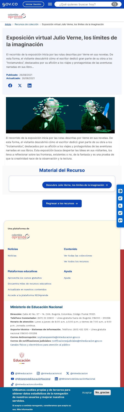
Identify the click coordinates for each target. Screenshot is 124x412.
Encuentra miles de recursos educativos (29, 283)
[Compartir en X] (20, 85)
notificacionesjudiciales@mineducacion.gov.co (77, 341)
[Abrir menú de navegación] (49, 4)
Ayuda (68, 271)
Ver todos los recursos (76, 261)
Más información (25, 409)
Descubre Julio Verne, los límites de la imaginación (77, 185)
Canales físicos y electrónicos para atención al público (40, 344)
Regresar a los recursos (62, 203)
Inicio (8, 24)
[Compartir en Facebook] (10, 85)
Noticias (13, 249)
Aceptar (87, 392)
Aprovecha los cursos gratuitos (25, 278)
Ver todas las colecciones (78, 255)
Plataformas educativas (22, 271)
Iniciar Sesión (33, 4)
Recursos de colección (26, 24)
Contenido (70, 249)
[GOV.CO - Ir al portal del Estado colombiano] (10, 4)
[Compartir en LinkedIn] (29, 85)
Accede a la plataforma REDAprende (28, 295)
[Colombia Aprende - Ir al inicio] (17, 16)
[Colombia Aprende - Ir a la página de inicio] (62, 236)
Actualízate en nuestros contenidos (27, 289)
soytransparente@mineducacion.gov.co (58, 337)
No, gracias (102, 392)
